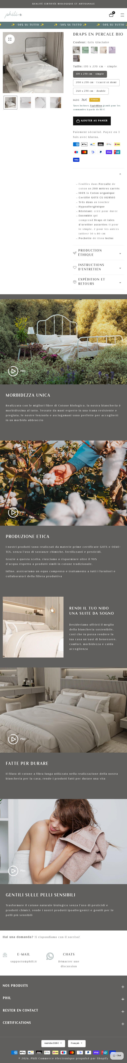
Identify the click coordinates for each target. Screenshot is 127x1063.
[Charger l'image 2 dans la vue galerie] (25, 102)
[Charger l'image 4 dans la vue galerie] (55, 102)
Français (75, 1043)
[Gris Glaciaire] (76, 50)
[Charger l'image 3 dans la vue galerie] (40, 102)
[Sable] (103, 50)
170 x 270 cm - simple (90, 74)
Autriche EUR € (51, 1043)
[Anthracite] (76, 58)
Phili (34, 1059)
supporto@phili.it (23, 962)
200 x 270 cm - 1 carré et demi (96, 82)
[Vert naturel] (85, 50)
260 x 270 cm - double (91, 91)
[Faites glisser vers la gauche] (4, 102)
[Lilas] (112, 50)
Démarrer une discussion (68, 964)
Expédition (96, 106)
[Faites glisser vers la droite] (61, 102)
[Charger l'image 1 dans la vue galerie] (10, 102)
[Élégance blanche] (94, 50)
